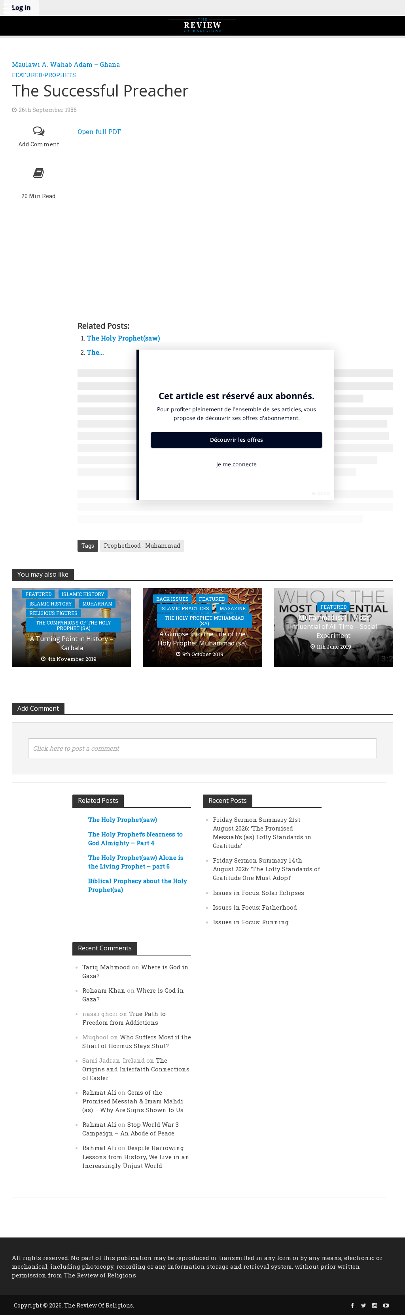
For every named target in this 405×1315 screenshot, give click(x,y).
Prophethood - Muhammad (142, 545)
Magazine (233, 608)
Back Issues (172, 599)
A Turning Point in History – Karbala (71, 643)
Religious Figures (53, 613)
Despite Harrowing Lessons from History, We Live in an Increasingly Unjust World (135, 1156)
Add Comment (38, 144)
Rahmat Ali (99, 1092)
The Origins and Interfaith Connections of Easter (135, 1069)
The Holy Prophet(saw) (123, 338)
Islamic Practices (184, 608)
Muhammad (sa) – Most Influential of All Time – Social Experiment (333, 626)
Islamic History (83, 594)
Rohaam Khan (103, 990)
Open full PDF (99, 131)
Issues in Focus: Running (251, 922)
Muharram (97, 603)
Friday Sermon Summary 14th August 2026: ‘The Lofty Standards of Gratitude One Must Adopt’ (266, 869)
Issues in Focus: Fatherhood (255, 907)
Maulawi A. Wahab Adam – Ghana (66, 64)
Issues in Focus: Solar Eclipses (258, 893)
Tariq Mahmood (106, 967)
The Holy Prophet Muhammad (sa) (204, 620)
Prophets (60, 75)
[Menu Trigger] (8, 8)
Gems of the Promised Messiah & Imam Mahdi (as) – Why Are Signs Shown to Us (133, 1101)
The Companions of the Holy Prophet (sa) (73, 625)
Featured (27, 75)
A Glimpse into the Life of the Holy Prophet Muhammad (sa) (202, 638)
